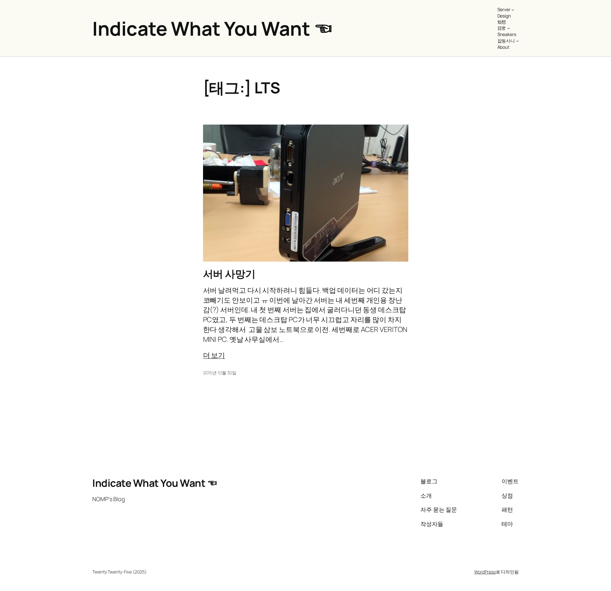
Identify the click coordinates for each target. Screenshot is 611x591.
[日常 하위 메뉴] (508, 28)
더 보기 (214, 355)
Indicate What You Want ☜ (212, 28)
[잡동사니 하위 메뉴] (517, 41)
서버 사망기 (229, 273)
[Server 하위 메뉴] (512, 9)
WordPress (484, 572)
